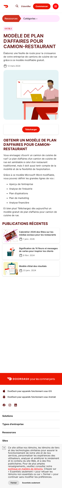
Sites (5, 440)
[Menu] (56, 6)
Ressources (11, 18)
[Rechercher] (17, 6)
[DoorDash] (5, 6)
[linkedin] (15, 406)
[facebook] (4, 406)
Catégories (29, 18)
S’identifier (26, 6)
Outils (8, 29)
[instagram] (10, 406)
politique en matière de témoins (25, 468)
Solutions (7, 415)
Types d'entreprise (13, 424)
